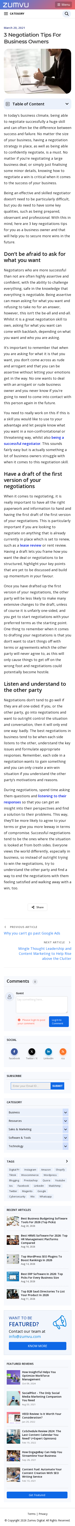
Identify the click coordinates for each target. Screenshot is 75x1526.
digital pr (14, 1169)
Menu (65, 4)
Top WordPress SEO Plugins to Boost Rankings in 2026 (41, 1258)
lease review (31, 545)
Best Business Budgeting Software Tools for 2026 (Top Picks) (44, 1220)
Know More (37, 1346)
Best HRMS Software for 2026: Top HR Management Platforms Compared (44, 1239)
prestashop (31, 1180)
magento (27, 1191)
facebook (23, 1185)
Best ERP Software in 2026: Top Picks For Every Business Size (42, 1275)
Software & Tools (20, 1137)
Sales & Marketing (20, 1129)
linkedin (39, 1185)
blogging (14, 1180)
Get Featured (37, 1495)
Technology (16, 1146)
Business (14, 1112)
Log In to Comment (57, 1021)
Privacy (43, 1514)
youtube (60, 1180)
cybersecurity (17, 1196)
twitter (13, 1191)
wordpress (50, 1175)
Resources (15, 1121)
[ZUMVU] (16, 4)
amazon (46, 1169)
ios (11, 1185)
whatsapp (46, 1196)
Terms (32, 1514)
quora (46, 1180)
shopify (60, 1169)
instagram (30, 1169)
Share (40, 907)
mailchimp (55, 1185)
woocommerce (30, 1175)
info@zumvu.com (25, 1336)
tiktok (12, 1175)
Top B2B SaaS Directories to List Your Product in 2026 (43, 1293)
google (42, 1191)
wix (32, 1196)
